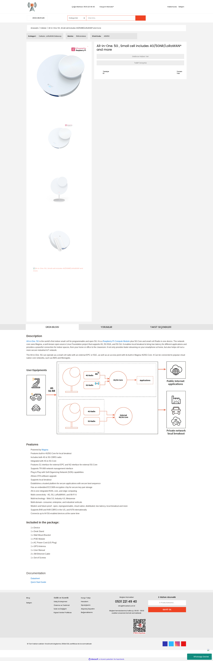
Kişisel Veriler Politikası (63, 612)
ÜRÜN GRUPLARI (38, 18)
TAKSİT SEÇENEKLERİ (160, 327)
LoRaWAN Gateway (53, 36)
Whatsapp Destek (201, 656)
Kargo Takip (86, 598)
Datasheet (35, 578)
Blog (28, 598)
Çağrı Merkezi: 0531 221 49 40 (83, 7)
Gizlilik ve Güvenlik (61, 598)
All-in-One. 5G (32, 341)
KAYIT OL (167, 609)
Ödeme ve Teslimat (62, 605)
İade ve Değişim (60, 609)
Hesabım (84, 601)
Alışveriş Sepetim (88, 609)
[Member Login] (167, 17)
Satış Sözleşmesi (60, 601)
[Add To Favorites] (89, 45)
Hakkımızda (172, 7)
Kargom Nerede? (107, 7)
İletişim (181, 7)
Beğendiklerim (87, 612)
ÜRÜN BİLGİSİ (52, 327)
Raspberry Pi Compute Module (116, 341)
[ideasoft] (93, 659)
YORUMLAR (106, 327)
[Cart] (182, 18)
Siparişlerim (85, 605)
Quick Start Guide (38, 582)
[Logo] (32, 6)
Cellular (42, 36)
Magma (45, 450)
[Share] (89, 49)
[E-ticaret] (106, 659)
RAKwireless (81, 36)
